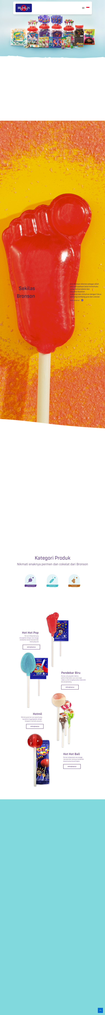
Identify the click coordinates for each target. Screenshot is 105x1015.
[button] (87, 8)
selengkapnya (31, 647)
